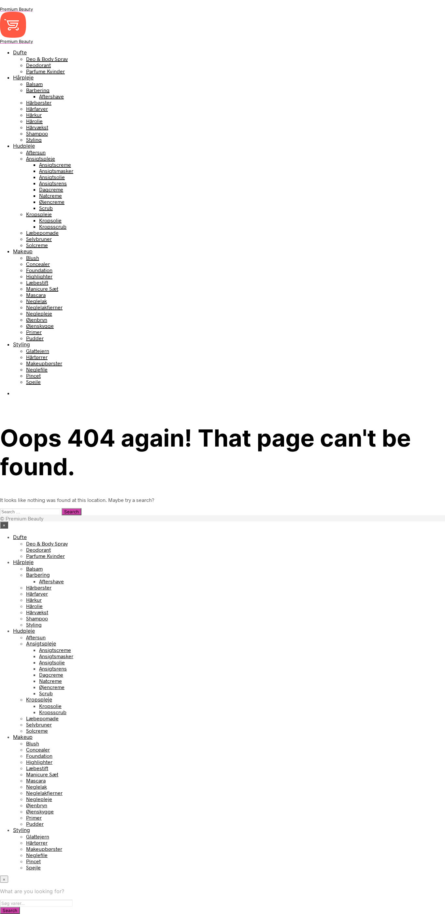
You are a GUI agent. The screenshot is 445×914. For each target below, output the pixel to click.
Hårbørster (38, 102)
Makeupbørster (44, 363)
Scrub (46, 208)
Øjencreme (52, 202)
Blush (32, 258)
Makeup (23, 251)
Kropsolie (50, 220)
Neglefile (37, 369)
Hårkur (34, 115)
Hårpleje (23, 77)
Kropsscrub (52, 226)
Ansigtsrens (53, 183)
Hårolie (34, 121)
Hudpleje (24, 146)
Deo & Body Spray (47, 59)
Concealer (38, 264)
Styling (34, 139)
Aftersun (36, 152)
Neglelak (36, 301)
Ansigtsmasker (56, 171)
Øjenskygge (40, 326)
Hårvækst (37, 127)
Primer (34, 332)
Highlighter (39, 276)
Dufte (20, 52)
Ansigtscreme (55, 164)
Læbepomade (42, 232)
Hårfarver (37, 108)
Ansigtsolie (52, 177)
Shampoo (37, 133)
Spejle (33, 382)
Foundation (39, 270)
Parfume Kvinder (45, 71)
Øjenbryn (36, 319)
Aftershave (51, 96)
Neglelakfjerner (44, 307)
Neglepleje (39, 313)
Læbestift (37, 282)
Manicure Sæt (42, 288)
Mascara (36, 295)
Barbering (38, 90)
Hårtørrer (37, 357)
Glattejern (37, 351)
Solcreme (37, 245)
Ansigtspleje (40, 158)
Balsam (34, 84)
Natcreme (50, 195)
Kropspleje (39, 214)
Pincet (33, 375)
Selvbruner (39, 239)
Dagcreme (51, 189)
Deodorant (38, 65)
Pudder (35, 338)
